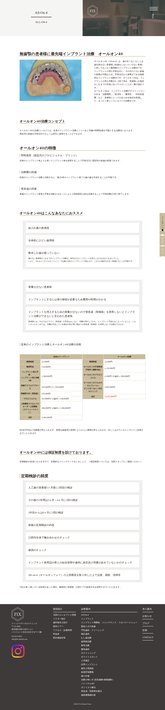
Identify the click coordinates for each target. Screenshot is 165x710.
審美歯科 (85, 649)
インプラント (87, 619)
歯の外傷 (85, 676)
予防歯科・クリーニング (92, 630)
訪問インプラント (89, 664)
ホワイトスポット (89, 657)
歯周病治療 (86, 641)
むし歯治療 (86, 638)
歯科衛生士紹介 (60, 622)
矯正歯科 (85, 634)
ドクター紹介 (59, 619)
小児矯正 (85, 660)
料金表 (56, 634)
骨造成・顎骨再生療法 (91, 691)
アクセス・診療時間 (62, 630)
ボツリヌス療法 (88, 687)
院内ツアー (58, 626)
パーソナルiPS (87, 683)
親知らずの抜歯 (88, 626)
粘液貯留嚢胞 (87, 672)
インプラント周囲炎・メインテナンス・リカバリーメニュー (109, 622)
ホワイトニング (88, 653)
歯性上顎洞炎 (87, 668)
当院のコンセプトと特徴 (64, 615)
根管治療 (85, 645)
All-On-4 (85, 615)
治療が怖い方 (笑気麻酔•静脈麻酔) (97, 680)
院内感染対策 (59, 638)
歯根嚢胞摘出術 (88, 695)
